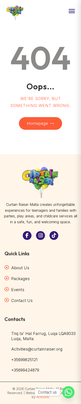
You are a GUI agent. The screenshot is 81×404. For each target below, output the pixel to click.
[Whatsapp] (68, 392)
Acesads (42, 397)
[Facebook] (27, 235)
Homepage (37, 123)
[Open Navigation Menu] (72, 11)
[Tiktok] (54, 235)
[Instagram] (40, 235)
